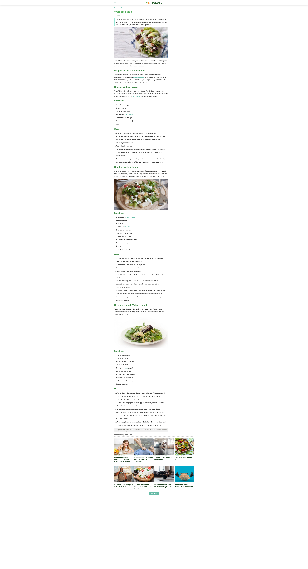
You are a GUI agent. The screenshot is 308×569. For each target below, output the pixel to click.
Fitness (156, 483)
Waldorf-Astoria (139, 77)
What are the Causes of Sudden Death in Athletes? (143, 460)
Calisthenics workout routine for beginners (162, 486)
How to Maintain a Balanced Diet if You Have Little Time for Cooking (122, 460)
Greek (125, 368)
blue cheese (136, 96)
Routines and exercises (161, 455)
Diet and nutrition (118, 7)
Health (136, 455)
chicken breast (130, 217)
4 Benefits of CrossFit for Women (163, 459)
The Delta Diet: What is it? (184, 459)
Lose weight (117, 483)
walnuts (127, 227)
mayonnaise (128, 114)
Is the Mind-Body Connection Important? (184, 486)
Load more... (154, 493)
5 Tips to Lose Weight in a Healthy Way (123, 486)
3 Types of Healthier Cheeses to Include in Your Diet (142, 487)
